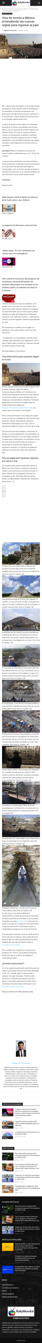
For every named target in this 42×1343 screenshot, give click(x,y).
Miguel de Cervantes (10, 30)
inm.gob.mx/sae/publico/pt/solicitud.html (17, 408)
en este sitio (21, 921)
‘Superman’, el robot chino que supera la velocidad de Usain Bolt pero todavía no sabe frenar (27, 1177)
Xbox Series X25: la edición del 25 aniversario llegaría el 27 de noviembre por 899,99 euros (27, 1155)
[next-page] (6, 1142)
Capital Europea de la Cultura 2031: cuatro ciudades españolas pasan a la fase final (27, 1123)
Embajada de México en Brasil (13, 986)
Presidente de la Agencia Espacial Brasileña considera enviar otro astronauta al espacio (26, 1258)
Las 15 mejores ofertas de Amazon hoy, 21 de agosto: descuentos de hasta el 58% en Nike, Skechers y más (27, 1166)
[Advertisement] (21, 83)
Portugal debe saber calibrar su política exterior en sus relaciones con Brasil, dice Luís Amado (27, 1268)
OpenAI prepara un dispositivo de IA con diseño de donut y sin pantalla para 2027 (27, 1188)
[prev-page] (3, 1142)
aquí (12, 481)
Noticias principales (7, 9)
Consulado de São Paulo (11, 945)
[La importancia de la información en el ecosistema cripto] (7, 1135)
